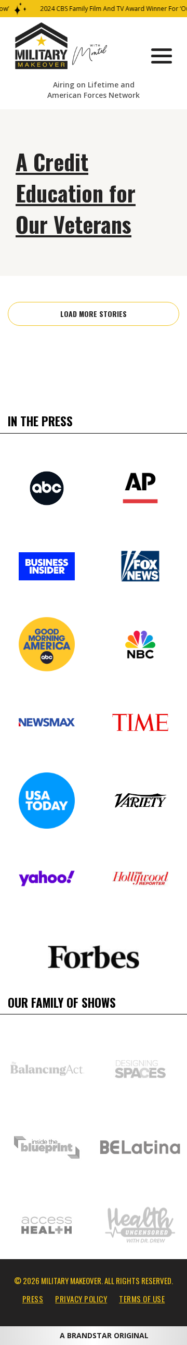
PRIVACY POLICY (81, 1298)
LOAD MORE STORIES (93, 313)
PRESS (33, 1298)
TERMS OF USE (142, 1298)
